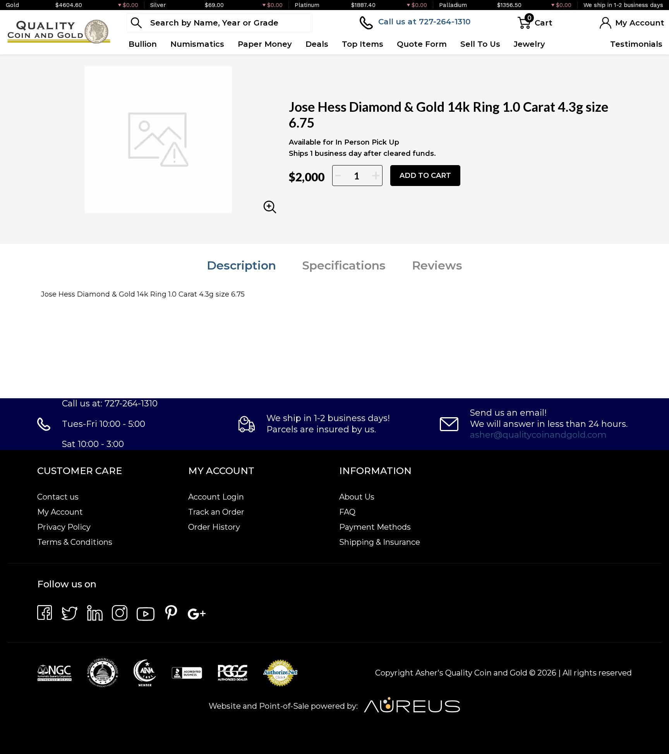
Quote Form (422, 44)
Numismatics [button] (197, 44)
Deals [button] (316, 44)
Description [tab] (241, 265)
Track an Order (216, 512)
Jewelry (529, 44)
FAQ (347, 512)
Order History (214, 527)
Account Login (216, 497)
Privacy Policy (64, 527)
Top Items (362, 44)
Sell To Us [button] (480, 44)
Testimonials (636, 44)
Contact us (58, 497)
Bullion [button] (143, 44)
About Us (356, 497)
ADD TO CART (425, 175)
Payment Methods (375, 527)
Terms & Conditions (74, 542)
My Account (60, 512)
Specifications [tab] (344, 265)
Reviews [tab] (437, 265)
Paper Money (265, 44)
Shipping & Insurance (379, 542)
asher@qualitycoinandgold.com (538, 435)
